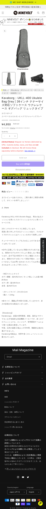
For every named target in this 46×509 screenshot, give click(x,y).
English (31, 492)
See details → (30, 151)
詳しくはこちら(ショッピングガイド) (21, 469)
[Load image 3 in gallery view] (37, 78)
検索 (6, 397)
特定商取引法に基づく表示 (14, 422)
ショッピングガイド (11, 402)
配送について (9, 407)
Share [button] (6, 208)
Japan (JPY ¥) (15, 492)
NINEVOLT (19, 508)
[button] (2, 12)
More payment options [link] (23, 169)
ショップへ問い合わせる (13, 427)
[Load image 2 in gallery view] (22, 78)
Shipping (12, 128)
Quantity (5, 132)
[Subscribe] (39, 356)
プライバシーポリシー (12, 417)
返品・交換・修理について (14, 412)
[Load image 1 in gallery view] (8, 78)
